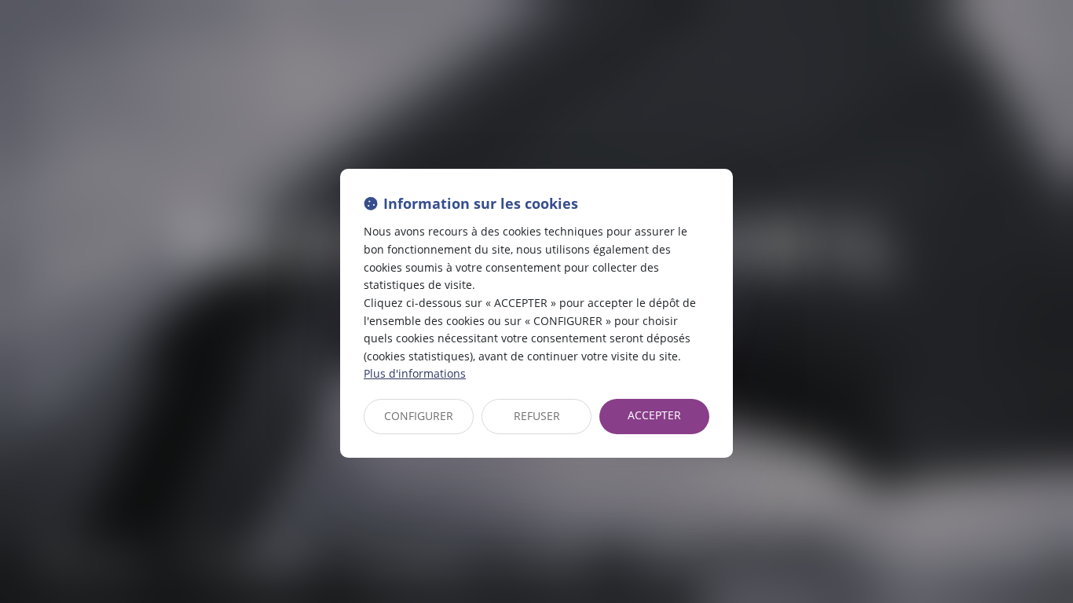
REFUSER (537, 415)
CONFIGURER (418, 415)
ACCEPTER (654, 414)
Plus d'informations (415, 373)
